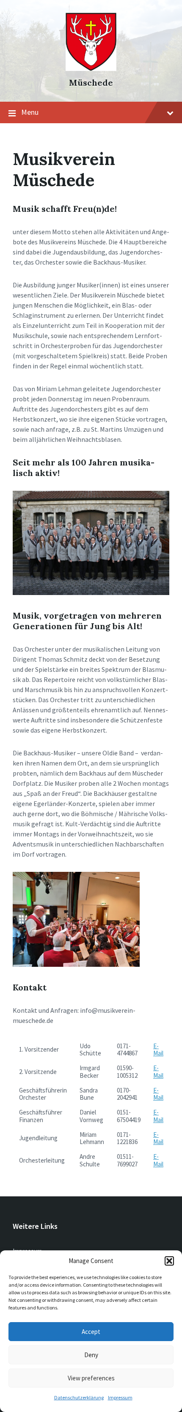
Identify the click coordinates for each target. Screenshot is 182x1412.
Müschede (91, 82)
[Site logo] (91, 68)
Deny (91, 1355)
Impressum (120, 1397)
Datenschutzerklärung (79, 1397)
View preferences (91, 1378)
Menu (30, 112)
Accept (91, 1332)
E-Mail (158, 1049)
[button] (169, 1261)
